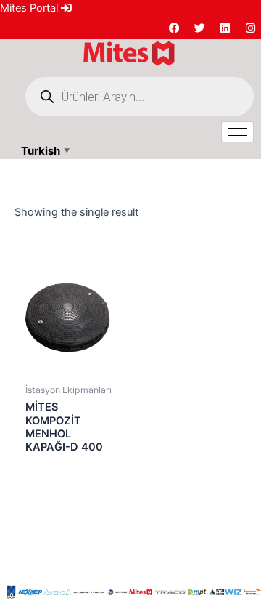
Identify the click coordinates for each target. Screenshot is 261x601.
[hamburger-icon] (237, 131)
